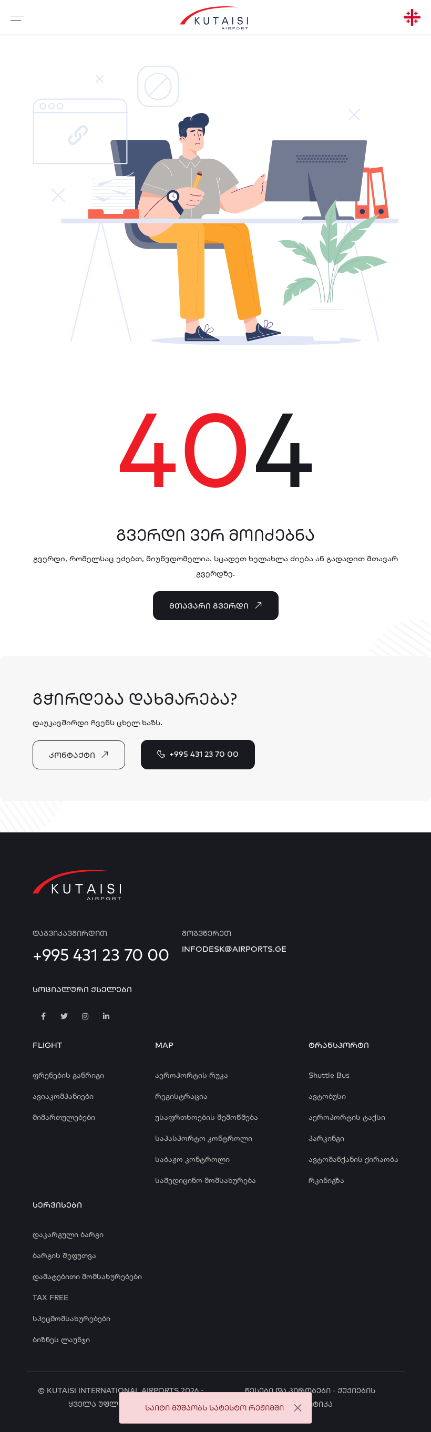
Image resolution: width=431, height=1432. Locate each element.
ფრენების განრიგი (68, 1075)
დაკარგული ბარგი (68, 1234)
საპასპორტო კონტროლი (203, 1138)
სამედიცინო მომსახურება (205, 1180)
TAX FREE (50, 1297)
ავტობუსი (327, 1096)
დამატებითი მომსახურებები (87, 1276)
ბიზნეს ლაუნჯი (61, 1339)
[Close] (297, 1408)
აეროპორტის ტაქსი (347, 1117)
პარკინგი (326, 1138)
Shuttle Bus (329, 1075)
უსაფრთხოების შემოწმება (206, 1117)
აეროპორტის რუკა (191, 1075)
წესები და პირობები (288, 1390)
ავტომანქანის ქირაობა (353, 1159)
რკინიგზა (326, 1180)
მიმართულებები (64, 1117)
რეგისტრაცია (181, 1096)
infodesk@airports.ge (234, 949)
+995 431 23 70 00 (204, 754)
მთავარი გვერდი (209, 606)
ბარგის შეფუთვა (64, 1255)
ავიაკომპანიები (63, 1096)
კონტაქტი (72, 755)
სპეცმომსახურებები (71, 1318)
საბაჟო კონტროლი (192, 1159)
